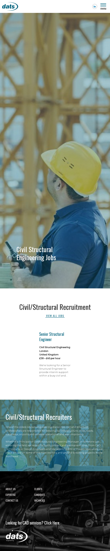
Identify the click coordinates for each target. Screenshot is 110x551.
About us (11, 489)
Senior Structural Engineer (51, 336)
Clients (38, 489)
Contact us (12, 500)
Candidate (39, 495)
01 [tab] (19, 278)
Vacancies (39, 500)
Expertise (11, 495)
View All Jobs (55, 316)
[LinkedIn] (94, 6)
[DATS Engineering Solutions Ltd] (21, 6)
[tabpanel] (55, 150)
